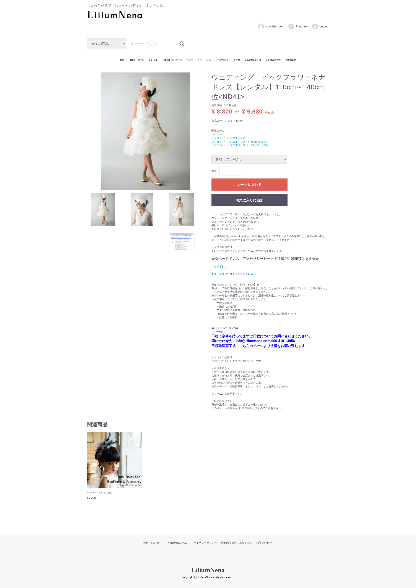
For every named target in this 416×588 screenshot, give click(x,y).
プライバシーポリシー (204, 542)
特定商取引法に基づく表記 (236, 542)
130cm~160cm (259, 145)
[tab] (103, 209)
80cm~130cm (259, 141)
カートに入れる (249, 184)
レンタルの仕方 (273, 60)
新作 (122, 60)
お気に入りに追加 (249, 200)
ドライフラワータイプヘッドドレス (232, 273)
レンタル (153, 60)
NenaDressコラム (177, 542)
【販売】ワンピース (172, 60)
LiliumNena (208, 569)
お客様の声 (291, 60)
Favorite (301, 26)
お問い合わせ (264, 542)
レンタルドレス (236, 137)
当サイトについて (153, 542)
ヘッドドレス (204, 60)
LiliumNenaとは (253, 60)
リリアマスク (222, 60)
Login (323, 26)
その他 (236, 60)
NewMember (274, 26)
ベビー (190, 60)
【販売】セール (136, 60)
